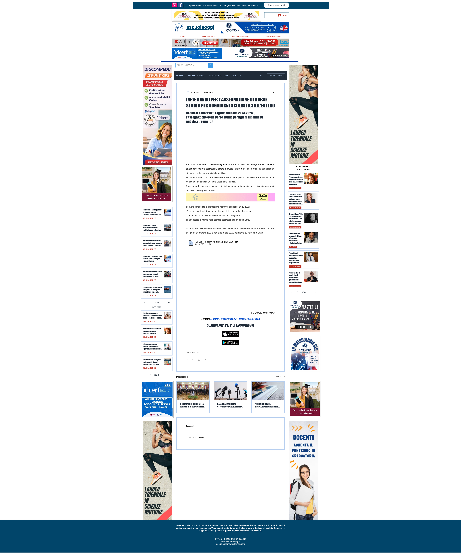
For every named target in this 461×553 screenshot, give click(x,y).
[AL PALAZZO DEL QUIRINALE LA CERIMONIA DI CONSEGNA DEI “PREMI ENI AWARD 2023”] (193, 391)
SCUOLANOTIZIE (218, 75)
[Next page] (310, 292)
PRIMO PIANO (196, 75)
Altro (235, 75)
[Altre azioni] (273, 92)
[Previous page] (297, 292)
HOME (179, 75)
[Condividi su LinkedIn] (199, 360)
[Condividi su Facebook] (187, 360)
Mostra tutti (280, 376)
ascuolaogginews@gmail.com (230, 544)
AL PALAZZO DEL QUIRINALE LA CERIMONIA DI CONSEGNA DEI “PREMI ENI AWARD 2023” (192, 405)
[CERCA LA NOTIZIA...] (210, 65)
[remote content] (230, 141)
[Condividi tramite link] (205, 360)
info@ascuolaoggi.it (230, 541)
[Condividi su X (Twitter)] (193, 360)
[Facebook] (180, 5)
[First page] (291, 292)
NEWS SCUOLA (149, 321)
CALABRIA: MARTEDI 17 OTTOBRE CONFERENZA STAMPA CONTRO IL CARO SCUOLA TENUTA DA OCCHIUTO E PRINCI (230, 405)
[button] (223, 5)
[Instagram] (174, 5)
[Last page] (316, 292)
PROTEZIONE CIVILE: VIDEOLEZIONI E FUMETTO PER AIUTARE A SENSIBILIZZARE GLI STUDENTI (267, 405)
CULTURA (293, 246)
